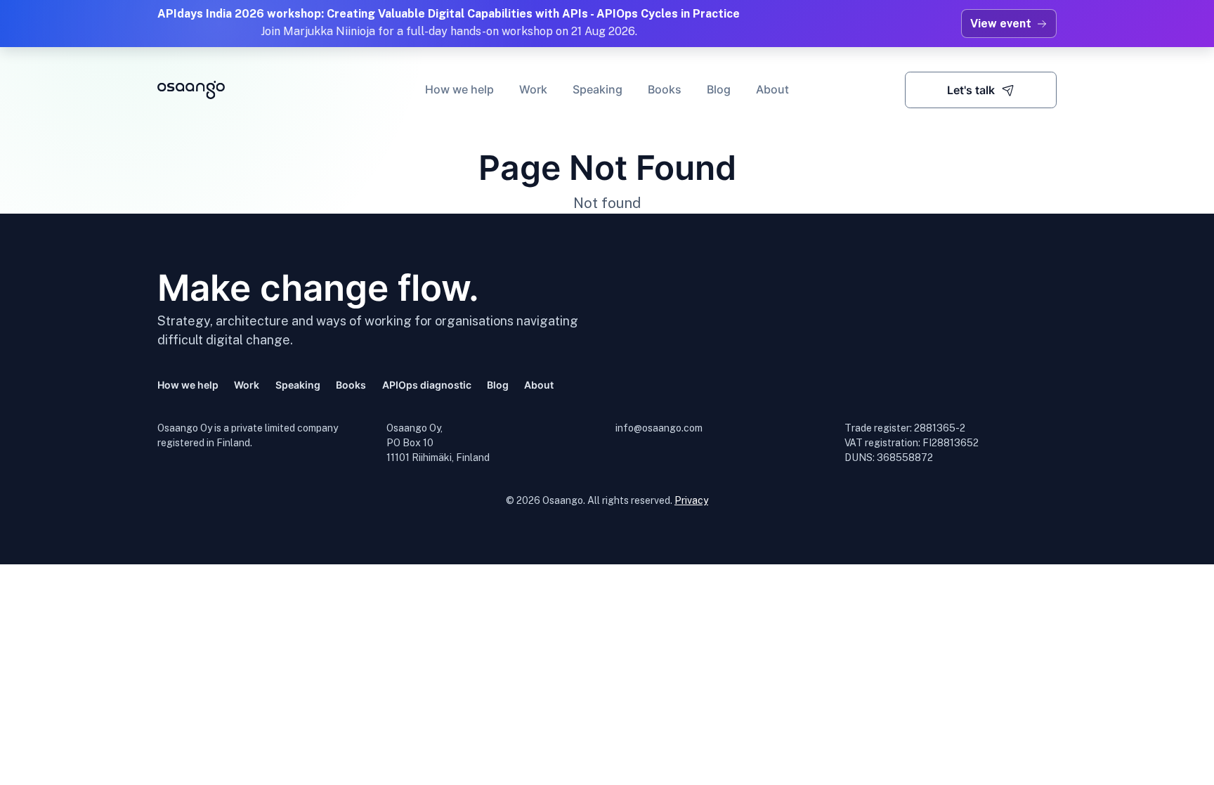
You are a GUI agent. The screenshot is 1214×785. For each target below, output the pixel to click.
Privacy (691, 500)
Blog (719, 89)
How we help (459, 89)
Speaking (597, 89)
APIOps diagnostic (426, 385)
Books (664, 89)
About (772, 89)
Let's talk (971, 90)
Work (533, 89)
